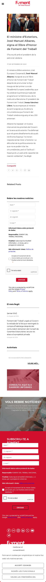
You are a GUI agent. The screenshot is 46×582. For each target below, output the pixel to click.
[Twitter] (12, 170)
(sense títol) (12, 313)
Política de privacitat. (27, 483)
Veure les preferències (23, 577)
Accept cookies (23, 565)
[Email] (29, 170)
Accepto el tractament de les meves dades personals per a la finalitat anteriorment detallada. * (20, 490)
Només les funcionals (23, 571)
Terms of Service (22, 291)
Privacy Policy (12, 517)
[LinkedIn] (25, 170)
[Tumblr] (21, 170)
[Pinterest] (17, 170)
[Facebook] (8, 170)
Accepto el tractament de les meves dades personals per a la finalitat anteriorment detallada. (22, 258)
